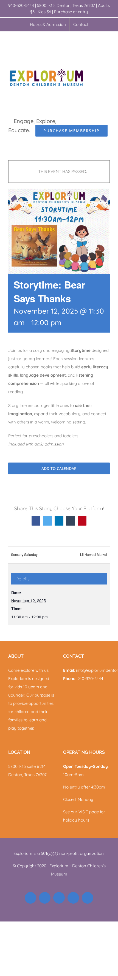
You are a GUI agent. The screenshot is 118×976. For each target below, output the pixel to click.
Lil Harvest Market (93, 554)
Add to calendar (59, 468)
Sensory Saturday (24, 554)
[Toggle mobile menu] (107, 40)
